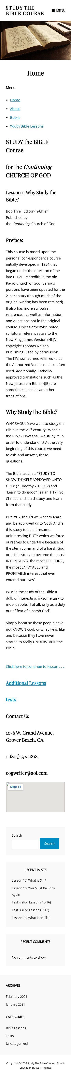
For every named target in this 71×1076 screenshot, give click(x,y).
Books (15, 117)
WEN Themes (43, 1067)
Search (17, 835)
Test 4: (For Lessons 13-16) (31, 902)
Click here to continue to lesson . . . (35, 666)
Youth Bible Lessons (27, 126)
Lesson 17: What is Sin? (29, 880)
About (15, 108)
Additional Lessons (26, 683)
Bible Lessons (16, 1028)
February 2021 (16, 996)
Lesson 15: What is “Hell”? (31, 918)
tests (11, 699)
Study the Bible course (25, 10)
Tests (10, 1036)
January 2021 (15, 1004)
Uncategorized (17, 1043)
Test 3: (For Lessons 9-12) (30, 910)
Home (15, 100)
